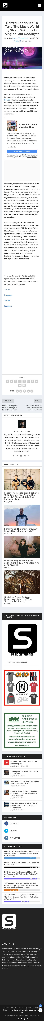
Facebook (8, 306)
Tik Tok (7, 290)
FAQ (26, 1016)
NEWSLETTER (10, 1016)
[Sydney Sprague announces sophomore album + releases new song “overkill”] (22, 547)
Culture (23, 766)
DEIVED (7, 100)
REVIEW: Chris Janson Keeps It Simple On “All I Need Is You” (21, 864)
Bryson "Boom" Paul (20, 38)
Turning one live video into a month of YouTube (24, 772)
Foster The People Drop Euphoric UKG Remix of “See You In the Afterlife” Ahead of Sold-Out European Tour (21, 496)
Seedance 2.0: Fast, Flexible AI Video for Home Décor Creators (24, 782)
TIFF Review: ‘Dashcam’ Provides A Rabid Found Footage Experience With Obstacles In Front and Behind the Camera (21, 885)
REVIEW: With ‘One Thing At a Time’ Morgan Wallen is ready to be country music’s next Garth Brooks (21, 853)
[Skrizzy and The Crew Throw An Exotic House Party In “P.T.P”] (22, 515)
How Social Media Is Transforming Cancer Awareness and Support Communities (23, 805)
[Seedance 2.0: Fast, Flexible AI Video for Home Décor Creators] (6, 782)
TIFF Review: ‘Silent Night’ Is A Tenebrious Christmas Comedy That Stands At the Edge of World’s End (21, 897)
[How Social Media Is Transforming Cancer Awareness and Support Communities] (6, 804)
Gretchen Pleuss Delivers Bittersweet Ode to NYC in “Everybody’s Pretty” (18, 599)
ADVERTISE (20, 1016)
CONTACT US (34, 1016)
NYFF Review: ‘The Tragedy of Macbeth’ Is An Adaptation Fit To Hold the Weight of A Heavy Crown (21, 874)
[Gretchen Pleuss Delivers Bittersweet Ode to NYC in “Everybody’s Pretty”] (22, 582)
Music (16, 41)
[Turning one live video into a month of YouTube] (6, 772)
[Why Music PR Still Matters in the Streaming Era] (6, 762)
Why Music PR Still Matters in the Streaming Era (23, 762)
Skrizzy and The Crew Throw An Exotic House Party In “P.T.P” (20, 529)
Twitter (7, 300)
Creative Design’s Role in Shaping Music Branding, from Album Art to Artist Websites (24, 793)
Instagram (8, 295)
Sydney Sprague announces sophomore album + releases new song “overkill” (21, 562)
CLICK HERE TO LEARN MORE (18, 662)
